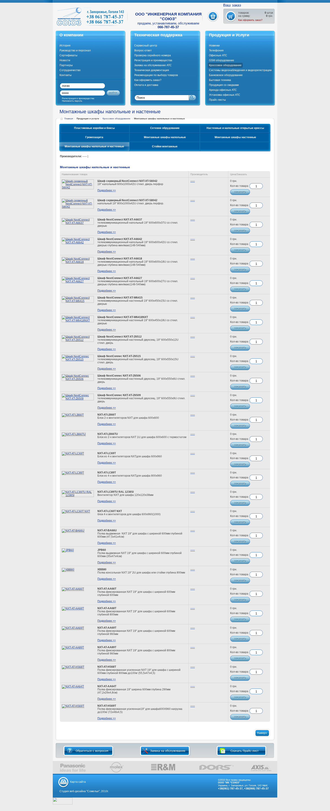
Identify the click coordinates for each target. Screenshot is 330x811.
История (64, 45)
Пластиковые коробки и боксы (94, 128)
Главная (68, 118)
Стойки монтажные (165, 146)
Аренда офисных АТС (223, 90)
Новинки (214, 45)
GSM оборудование (221, 60)
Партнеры (66, 65)
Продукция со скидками (224, 85)
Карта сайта (78, 781)
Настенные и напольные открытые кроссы (235, 128)
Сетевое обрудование (165, 128)
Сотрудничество (70, 70)
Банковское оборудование (226, 75)
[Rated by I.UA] (63, 803)
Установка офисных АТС (224, 94)
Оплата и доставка (146, 85)
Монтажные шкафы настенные (235, 137)
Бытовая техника (220, 80)
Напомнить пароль (72, 101)
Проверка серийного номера (152, 55)
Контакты (65, 75)
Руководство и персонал (75, 50)
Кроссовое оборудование (225, 65)
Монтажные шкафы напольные (165, 137)
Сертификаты (68, 55)
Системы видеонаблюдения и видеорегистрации (240, 70)
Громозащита (94, 137)
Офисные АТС (218, 55)
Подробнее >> (106, 190)
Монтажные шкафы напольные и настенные (94, 146)
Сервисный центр (145, 45)
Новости (64, 60)
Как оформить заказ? (250, 20)
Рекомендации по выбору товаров (156, 75)
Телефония (216, 50)
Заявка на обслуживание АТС (153, 65)
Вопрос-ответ (143, 50)
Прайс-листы (217, 99)
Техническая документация (151, 70)
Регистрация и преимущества (153, 60)
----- (84, 156)
